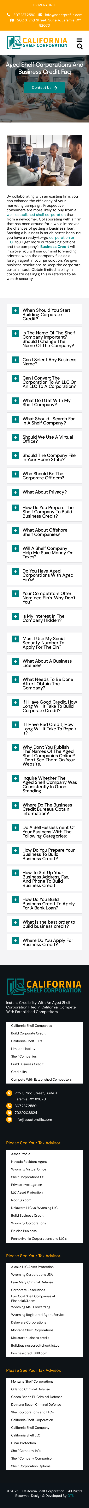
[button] (44, 314)
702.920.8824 (26, 1112)
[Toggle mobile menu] (80, 40)
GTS (70, 1495)
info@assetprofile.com (63, 14)
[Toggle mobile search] (80, 46)
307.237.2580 (24, 14)
